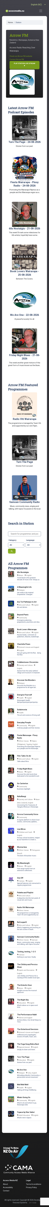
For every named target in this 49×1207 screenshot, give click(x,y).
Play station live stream (24, 65)
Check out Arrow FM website (21, 56)
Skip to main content (24, 1)
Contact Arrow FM (17, 59)
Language (30, 540)
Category (12, 540)
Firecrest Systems (20, 1203)
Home (10, 22)
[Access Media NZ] (14, 11)
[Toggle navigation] (40, 11)
